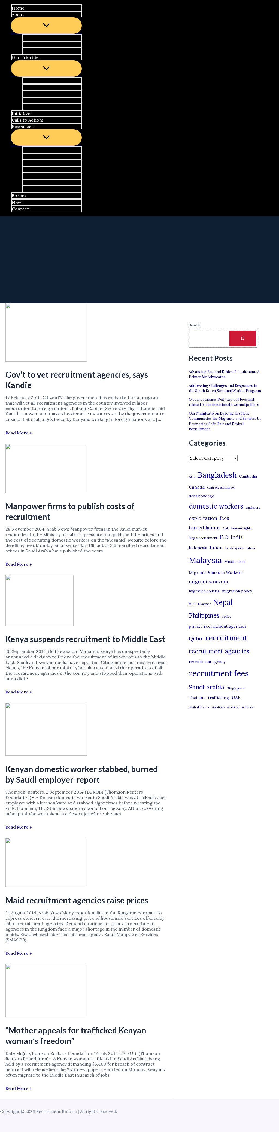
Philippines (204, 615)
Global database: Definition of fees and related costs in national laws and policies (224, 402)
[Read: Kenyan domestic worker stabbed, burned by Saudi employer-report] (46, 754)
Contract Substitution (48, 94)
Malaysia (205, 560)
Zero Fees (35, 80)
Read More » (18, 433)
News (17, 202)
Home (18, 8)
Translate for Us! (43, 51)
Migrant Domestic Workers (215, 572)
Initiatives (22, 113)
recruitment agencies (219, 651)
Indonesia (198, 547)
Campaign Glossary (45, 150)
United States (199, 707)
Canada (197, 487)
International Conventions (53, 182)
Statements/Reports (47, 163)
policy (226, 616)
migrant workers (208, 582)
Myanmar (204, 604)
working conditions (240, 707)
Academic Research (45, 176)
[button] (25, 14)
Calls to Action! (27, 120)
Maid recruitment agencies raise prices (76, 900)
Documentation (41, 189)
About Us (34, 38)
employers (253, 507)
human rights (241, 528)
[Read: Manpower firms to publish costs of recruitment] (46, 491)
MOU (192, 604)
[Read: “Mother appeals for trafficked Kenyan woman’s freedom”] (46, 1015)
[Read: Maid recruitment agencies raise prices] (46, 885)
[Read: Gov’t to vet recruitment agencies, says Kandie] (46, 360)
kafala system (234, 548)
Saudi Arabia (206, 687)
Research (35, 107)
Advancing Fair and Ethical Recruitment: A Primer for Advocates (224, 374)
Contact (20, 209)
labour (251, 548)
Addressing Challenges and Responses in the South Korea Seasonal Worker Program (225, 388)
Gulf (226, 528)
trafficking (218, 697)
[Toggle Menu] (46, 25)
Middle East (234, 561)
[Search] (242, 338)
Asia (192, 476)
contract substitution (221, 487)
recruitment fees (219, 673)
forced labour (204, 527)
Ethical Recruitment (46, 100)
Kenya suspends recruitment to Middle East (85, 639)
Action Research (42, 156)
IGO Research (39, 169)
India (237, 537)
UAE (236, 697)
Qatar (196, 638)
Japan (216, 547)
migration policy (237, 591)
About (18, 14)
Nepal (222, 602)
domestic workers (216, 506)
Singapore (236, 688)
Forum (19, 195)
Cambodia (248, 476)
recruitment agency (207, 661)
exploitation (203, 518)
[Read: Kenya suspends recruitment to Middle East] (39, 624)
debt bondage (201, 495)
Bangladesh (217, 475)
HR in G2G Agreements (49, 87)
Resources (23, 126)
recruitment (226, 637)
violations (218, 707)
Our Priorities (26, 57)
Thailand (197, 697)
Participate (37, 44)
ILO (224, 537)
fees (224, 518)
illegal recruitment (203, 538)
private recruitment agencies (217, 626)
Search (194, 325)
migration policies (204, 591)
